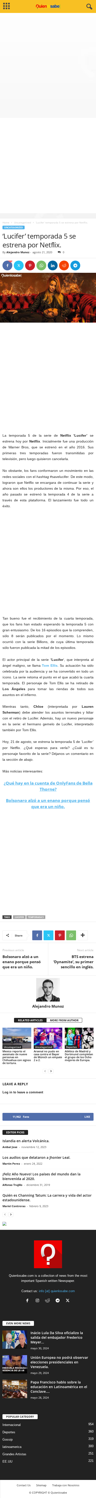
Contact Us (24, 1485)
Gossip (7, 1439)
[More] (83, 935)
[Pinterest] (30, 265)
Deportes (71, 1047)
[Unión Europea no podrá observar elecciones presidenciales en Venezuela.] (14, 1364)
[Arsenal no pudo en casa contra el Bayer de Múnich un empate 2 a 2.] (48, 1038)
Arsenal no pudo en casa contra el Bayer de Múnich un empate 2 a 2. (48, 1055)
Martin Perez (11, 1163)
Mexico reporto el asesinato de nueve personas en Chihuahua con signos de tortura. (16, 1057)
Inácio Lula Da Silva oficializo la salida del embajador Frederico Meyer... (57, 1337)
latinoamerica (11, 1447)
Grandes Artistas (14, 1454)
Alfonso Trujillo (12, 1185)
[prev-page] (45, 1071)
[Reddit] (49, 1301)
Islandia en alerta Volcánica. (25, 1141)
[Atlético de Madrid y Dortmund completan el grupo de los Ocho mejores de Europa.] (79, 1038)
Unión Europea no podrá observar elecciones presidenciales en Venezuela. (59, 1362)
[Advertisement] (48, 63)
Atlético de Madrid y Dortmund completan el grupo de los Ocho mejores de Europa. (79, 1055)
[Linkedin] (53, 265)
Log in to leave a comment (22, 1092)
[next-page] (50, 1071)
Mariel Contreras (13, 1206)
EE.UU (7, 1461)
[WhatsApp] (41, 265)
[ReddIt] (64, 265)
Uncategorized (22, 222)
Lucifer (19, 917)
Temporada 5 (36, 917)
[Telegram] (75, 265)
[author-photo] (48, 990)
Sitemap (41, 1485)
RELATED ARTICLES (30, 1020)
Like (87, 1116)
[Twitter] (19, 265)
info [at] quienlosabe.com (57, 1291)
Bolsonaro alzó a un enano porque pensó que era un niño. (21, 961)
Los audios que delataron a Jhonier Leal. (36, 1157)
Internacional (11, 1425)
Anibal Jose (9, 1147)
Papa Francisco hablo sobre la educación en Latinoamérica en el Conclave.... (59, 1387)
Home (5, 222)
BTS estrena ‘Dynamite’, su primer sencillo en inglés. (73, 961)
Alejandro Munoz (17, 252)
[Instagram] (38, 1301)
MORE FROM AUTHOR (64, 1020)
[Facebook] (7, 265)
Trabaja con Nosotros (65, 1485)
